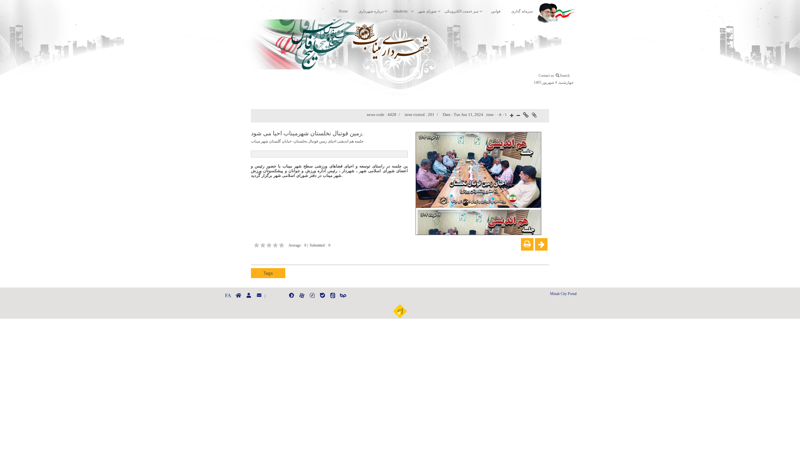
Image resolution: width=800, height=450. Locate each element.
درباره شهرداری (371, 11)
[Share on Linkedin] (273, 256)
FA (228, 295)
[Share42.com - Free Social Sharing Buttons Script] (292, 256)
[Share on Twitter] (283, 256)
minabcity (400, 11)
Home (343, 11)
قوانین (496, 11)
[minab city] (379, 42)
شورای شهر (427, 11)
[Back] (541, 244)
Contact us (546, 75)
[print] (527, 244)
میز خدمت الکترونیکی (461, 11)
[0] (269, 245)
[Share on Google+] (264, 256)
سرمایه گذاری (522, 11)
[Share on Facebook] (254, 256)
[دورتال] (400, 311)
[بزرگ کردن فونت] (511, 115)
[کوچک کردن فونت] (518, 115)
